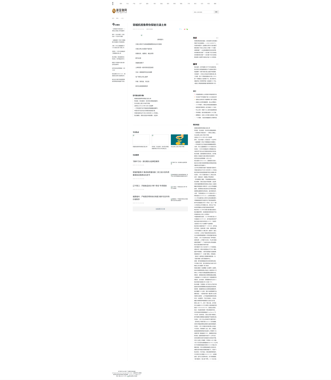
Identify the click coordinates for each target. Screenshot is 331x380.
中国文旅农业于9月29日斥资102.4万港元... (146, 113)
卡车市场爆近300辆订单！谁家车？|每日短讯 (206, 230)
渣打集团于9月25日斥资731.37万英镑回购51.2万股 (208, 247)
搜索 (216, 12)
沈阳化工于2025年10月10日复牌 (143, 106)
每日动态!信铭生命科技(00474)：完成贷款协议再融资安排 (210, 221)
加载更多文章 (160, 209)
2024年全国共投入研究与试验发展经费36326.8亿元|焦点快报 (211, 198)
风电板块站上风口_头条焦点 (201, 214)
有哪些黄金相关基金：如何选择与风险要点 (205, 41)
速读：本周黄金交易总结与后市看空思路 (205, 188)
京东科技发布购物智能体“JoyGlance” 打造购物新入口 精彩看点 (211, 312)
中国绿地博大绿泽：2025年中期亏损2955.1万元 (207, 216)
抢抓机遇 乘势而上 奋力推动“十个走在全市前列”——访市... (211, 107)
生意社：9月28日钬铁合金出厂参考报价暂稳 (206, 237)
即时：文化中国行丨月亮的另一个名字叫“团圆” (206, 139)
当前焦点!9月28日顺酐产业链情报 (203, 223)
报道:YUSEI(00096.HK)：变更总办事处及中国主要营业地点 (210, 307)
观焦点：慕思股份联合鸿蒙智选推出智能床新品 (207, 275)
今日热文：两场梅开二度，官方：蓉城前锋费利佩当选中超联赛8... (212, 328)
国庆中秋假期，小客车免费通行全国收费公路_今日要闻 (209, 251)
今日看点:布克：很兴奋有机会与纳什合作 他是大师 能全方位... (211, 263)
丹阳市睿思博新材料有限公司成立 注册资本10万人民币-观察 (210, 184)
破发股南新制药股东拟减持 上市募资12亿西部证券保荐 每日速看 (211, 331)
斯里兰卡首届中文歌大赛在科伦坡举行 (204, 156)
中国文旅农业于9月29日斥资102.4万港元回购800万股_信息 (210, 170)
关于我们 (120, 371)
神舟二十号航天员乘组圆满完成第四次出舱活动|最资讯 (209, 272)
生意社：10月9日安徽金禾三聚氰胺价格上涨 (206, 149)
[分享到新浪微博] (184, 29)
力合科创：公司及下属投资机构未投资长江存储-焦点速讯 (209, 233)
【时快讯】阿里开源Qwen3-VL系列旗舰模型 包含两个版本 (210, 321)
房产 (140, 3)
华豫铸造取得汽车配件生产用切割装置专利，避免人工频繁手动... (211, 200)
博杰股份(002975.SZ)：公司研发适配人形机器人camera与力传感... (212, 195)
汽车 (189, 3)
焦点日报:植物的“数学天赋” (201, 244)
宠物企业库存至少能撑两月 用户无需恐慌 (207, 99)
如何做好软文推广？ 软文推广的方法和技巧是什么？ (208, 52)
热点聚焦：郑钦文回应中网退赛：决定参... (146, 115)
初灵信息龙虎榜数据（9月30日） (203, 158)
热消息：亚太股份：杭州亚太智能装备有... (146, 101)
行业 (127, 3)
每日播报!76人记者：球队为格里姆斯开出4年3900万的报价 (210, 291)
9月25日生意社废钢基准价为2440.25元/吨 (206, 342)
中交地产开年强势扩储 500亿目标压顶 (206, 97)
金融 (147, 3)
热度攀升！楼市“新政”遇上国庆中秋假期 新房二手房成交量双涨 (211, 71)
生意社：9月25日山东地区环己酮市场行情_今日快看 (208, 319)
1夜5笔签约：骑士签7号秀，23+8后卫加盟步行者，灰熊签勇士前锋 (212, 359)
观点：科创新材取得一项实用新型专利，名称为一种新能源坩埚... (211, 310)
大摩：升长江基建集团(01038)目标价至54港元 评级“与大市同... (211, 146)
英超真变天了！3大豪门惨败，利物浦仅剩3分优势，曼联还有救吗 (212, 254)
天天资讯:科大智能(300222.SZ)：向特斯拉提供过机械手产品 (210, 354)
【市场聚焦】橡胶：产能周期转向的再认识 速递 (207, 179)
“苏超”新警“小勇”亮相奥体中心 (202, 258)
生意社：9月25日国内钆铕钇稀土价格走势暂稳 (206, 326)
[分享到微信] (187, 29)
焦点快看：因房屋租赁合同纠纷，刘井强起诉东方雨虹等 (209, 153)
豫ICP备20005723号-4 (121, 376)
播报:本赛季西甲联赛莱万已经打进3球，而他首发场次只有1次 (210, 300)
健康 (215, 3)
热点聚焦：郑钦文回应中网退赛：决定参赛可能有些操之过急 (210, 181)
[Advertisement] (227, 28)
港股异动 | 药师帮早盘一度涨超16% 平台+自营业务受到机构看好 (211, 81)
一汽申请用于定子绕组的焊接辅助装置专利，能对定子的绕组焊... (211, 144)
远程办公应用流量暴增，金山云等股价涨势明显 (208, 102)
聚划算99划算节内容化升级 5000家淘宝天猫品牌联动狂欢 (210, 57)
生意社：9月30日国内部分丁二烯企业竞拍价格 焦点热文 (209, 174)
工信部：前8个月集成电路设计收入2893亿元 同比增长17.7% (210, 76)
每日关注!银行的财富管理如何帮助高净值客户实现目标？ (209, 163)
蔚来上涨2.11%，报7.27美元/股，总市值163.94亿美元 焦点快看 (211, 303)
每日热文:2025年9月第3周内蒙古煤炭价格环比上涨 (208, 209)
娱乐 (195, 3)
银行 (155, 3)
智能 (181, 3)
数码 (174, 3)
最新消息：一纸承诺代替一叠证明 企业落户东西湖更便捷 (209, 293)
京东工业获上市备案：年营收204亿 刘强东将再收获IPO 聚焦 (210, 340)
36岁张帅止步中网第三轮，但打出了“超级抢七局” (207, 205)
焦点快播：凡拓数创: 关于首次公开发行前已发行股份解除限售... (211, 284)
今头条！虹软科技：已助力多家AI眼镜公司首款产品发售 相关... (211, 314)
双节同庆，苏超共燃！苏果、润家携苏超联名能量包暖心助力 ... (211, 228)
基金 (161, 3)
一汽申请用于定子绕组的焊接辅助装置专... (146, 108)
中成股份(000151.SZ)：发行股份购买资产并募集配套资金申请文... (212, 219)
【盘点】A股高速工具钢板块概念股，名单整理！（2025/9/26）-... (212, 256)
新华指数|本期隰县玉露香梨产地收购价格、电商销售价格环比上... (211, 317)
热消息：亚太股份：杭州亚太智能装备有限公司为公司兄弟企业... (211, 130)
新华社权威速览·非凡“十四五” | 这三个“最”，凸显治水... (209, 202)
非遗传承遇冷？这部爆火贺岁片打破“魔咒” (205, 45)
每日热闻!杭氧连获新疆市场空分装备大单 (205, 172)
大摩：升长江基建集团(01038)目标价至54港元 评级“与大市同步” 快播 (118, 47)
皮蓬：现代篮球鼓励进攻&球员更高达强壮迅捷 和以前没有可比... (211, 261)
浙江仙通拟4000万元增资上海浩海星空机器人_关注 (208, 305)
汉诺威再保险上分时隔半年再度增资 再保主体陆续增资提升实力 (213, 94)
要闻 (121, 3)
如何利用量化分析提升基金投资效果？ (204, 207)
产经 (134, 3)
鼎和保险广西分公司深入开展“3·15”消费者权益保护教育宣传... (210, 48)
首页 (112, 3)
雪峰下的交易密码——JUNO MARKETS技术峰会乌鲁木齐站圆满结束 (212, 43)
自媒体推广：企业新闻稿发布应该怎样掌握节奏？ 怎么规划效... (211, 50)
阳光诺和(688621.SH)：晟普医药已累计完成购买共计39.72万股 (211, 160)
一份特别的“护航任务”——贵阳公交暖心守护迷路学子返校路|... (211, 132)
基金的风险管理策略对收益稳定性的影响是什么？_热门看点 (210, 286)
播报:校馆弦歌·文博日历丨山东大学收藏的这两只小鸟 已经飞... (211, 186)
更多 (217, 38)
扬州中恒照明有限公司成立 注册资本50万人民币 (207, 270)
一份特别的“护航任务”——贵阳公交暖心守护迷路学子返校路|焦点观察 (118, 30)
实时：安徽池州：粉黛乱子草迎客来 (204, 177)
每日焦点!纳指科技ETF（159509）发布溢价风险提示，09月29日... (212, 226)
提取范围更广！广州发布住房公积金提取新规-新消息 (208, 242)
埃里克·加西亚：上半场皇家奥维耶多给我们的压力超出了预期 (210, 296)
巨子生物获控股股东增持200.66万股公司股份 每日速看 (209, 345)
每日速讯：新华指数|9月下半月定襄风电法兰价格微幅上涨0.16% (211, 67)
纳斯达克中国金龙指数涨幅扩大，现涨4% (205, 349)
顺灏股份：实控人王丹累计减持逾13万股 (207, 115)
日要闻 (116, 24)
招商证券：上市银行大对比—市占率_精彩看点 (206, 240)
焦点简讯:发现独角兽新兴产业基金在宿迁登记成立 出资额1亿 (210, 69)
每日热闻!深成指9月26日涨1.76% (203, 282)
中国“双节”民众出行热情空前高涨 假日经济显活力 (207, 151)
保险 (168, 3)
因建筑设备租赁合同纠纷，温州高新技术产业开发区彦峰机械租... (211, 191)
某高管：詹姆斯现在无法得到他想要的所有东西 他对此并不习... (211, 289)
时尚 (208, 3)
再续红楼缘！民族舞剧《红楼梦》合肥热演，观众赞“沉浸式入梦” (211, 268)
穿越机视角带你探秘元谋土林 (142, 98)
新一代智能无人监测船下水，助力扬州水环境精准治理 (208, 78)
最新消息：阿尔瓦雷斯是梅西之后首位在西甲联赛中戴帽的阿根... (211, 347)
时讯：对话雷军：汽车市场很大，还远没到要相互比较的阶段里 (211, 298)
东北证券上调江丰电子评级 (142, 103)
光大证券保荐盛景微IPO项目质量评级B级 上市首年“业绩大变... (211, 235)
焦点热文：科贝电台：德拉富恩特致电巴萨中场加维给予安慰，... (211, 352)
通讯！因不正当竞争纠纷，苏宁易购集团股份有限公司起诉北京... (211, 356)
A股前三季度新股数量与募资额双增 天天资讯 (206, 83)
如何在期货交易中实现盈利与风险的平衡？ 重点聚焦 (208, 338)
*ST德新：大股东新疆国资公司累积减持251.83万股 (210, 117)
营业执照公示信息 (133, 376)
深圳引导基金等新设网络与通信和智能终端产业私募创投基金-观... (212, 324)
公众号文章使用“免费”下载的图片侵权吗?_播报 (206, 167)
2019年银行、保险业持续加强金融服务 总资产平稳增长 (210, 104)
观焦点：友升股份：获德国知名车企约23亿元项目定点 (209, 279)
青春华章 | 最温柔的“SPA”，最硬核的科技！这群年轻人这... (210, 333)
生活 (202, 3)
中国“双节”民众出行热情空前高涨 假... (145, 110)
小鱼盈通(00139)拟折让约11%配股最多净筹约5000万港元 (209, 277)
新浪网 (151, 29)
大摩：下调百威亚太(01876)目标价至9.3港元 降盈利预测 (209, 193)
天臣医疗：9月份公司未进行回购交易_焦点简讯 (207, 74)
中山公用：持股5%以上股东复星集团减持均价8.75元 (210, 110)
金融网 (139, 373)
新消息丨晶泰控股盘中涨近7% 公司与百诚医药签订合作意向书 (211, 335)
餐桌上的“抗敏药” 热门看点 (201, 265)
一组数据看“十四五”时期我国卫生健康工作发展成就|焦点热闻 (210, 142)
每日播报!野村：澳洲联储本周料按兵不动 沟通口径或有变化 (210, 212)
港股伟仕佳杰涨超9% (200, 165)
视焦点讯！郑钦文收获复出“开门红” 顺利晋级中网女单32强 (210, 249)
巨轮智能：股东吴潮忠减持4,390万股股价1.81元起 (209, 112)
